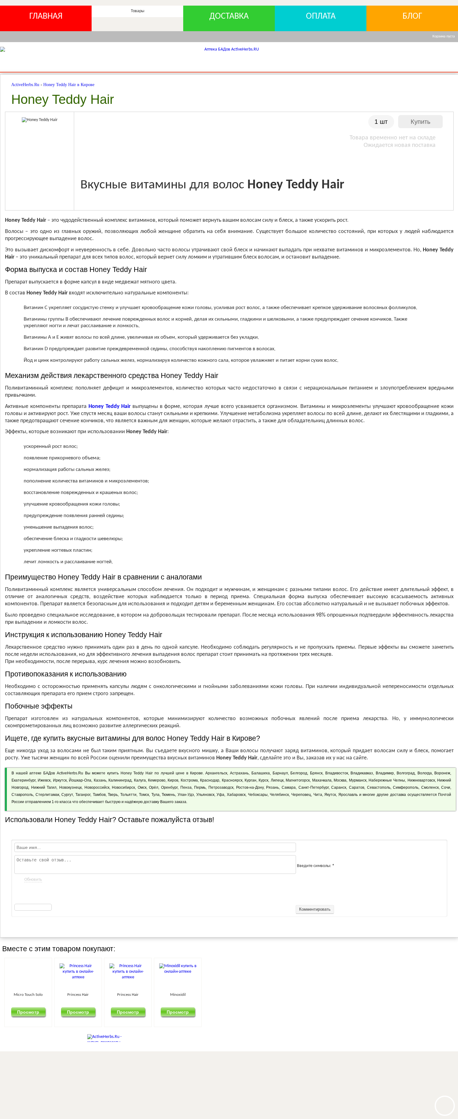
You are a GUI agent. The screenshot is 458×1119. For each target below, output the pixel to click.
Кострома (189, 780)
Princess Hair (110, 995)
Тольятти (128, 794)
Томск (144, 794)
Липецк (277, 780)
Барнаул (280, 773)
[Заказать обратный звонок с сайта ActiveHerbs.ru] (445, 1106)
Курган (250, 780)
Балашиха (260, 773)
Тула (155, 794)
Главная (46, 16)
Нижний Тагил (44, 787)
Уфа (220, 794)
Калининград (119, 780)
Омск (142, 787)
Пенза (186, 787)
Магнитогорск (298, 780)
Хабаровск (236, 794)
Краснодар (209, 780)
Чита (317, 794)
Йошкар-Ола (80, 780)
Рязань (272, 787)
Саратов (356, 787)
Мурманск (357, 780)
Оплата (321, 16)
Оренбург (169, 787)
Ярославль (348, 794)
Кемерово (156, 780)
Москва (340, 780)
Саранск (338, 787)
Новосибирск (123, 787)
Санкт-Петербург (313, 787)
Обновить (33, 879)
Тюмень (168, 794)
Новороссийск (96, 787)
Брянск (316, 773)
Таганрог (82, 794)
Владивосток (336, 773)
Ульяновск (205, 794)
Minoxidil (253, 995)
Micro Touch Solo (39, 995)
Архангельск (216, 773)
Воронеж (442, 773)
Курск (263, 780)
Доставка (229, 16)
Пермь (200, 787)
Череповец (301, 794)
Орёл (153, 787)
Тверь (113, 794)
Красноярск (232, 780)
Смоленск (430, 787)
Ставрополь (22, 794)
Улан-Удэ (186, 794)
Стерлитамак (47, 794)
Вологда (424, 773)
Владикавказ (362, 773)
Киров (173, 780)
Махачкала (322, 780)
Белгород (298, 773)
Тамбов (99, 794)
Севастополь (378, 787)
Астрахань (239, 773)
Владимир (385, 773)
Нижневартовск (421, 780)
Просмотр (39, 1012)
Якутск (330, 794)
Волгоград (406, 773)
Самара (289, 787)
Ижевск (44, 780)
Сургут (67, 794)
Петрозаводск (220, 787)
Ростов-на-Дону (250, 787)
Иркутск (60, 780)
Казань (100, 780)
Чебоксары (258, 794)
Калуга (140, 780)
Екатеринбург (24, 780)
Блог (412, 16)
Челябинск (279, 794)
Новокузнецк (70, 787)
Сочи (445, 787)
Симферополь (405, 787)
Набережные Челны (387, 780)
